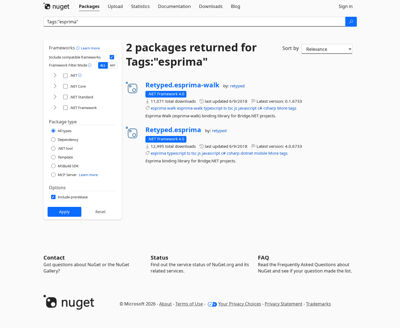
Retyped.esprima (173, 130)
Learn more (90, 48)
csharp (269, 108)
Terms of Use (189, 304)
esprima (158, 108)
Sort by (290, 48)
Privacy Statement (283, 304)
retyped (237, 85)
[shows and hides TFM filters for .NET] (55, 75)
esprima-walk (190, 108)
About (165, 304)
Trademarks (318, 304)
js (235, 108)
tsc (230, 108)
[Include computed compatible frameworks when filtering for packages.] (111, 57)
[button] (78, 48)
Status (159, 257)
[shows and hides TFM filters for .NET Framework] (55, 107)
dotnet (247, 153)
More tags (286, 108)
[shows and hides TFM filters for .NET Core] (55, 86)
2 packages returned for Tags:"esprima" (191, 54)
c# (260, 108)
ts (225, 108)
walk (171, 108)
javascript (247, 108)
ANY (112, 65)
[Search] (351, 22)
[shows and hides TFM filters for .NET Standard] (55, 97)
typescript (213, 108)
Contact (54, 257)
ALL (103, 65)
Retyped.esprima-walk (182, 85)
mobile (260, 153)
